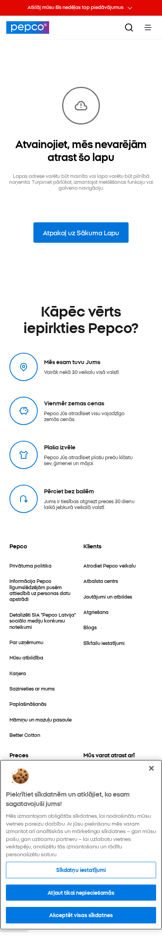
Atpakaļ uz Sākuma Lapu (81, 232)
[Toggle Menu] (148, 27)
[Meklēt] (129, 27)
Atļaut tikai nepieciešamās (81, 892)
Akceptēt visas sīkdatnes (81, 914)
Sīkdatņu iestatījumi (81, 869)
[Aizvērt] (151, 768)
